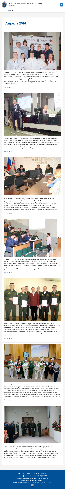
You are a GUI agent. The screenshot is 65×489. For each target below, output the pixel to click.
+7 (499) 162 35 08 (42, 476)
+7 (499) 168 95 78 (43, 478)
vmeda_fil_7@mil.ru (38, 480)
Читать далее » (8, 87)
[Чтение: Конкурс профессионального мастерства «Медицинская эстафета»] (32, 50)
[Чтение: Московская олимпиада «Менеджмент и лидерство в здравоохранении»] (32, 299)
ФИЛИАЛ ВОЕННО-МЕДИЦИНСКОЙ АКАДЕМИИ (25, 3)
